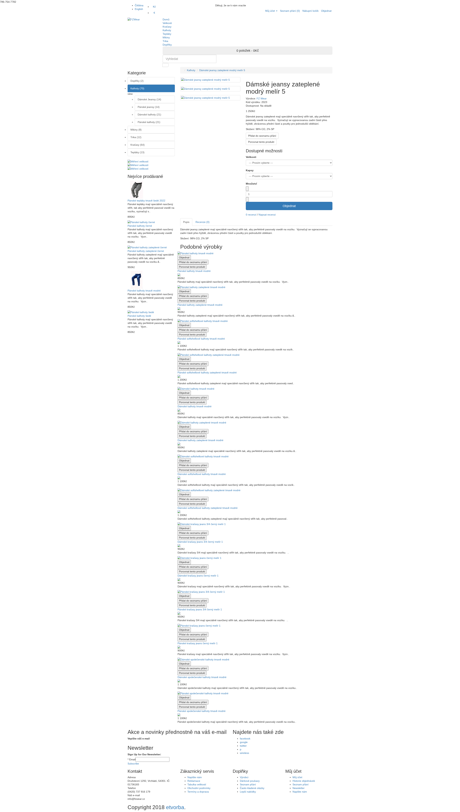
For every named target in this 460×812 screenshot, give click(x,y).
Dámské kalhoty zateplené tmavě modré (200, 440)
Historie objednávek (304, 780)
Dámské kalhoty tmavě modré (194, 406)
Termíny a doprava (198, 791)
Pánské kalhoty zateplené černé (146, 251)
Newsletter (299, 788)
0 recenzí (251, 214)
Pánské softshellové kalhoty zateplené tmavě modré (207, 372)
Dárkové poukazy (250, 780)
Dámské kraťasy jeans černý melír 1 (198, 575)
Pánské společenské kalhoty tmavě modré (202, 711)
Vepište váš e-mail (139, 738)
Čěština (139, 5)
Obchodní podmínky (198, 788)
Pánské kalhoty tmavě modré (144, 290)
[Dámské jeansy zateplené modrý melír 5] (210, 88)
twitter (243, 745)
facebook (245, 738)
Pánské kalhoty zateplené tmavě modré (200, 304)
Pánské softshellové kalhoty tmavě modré (201, 338)
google (244, 742)
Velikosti (251, 157)
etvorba (175, 807)
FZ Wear (262, 98)
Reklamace (193, 780)
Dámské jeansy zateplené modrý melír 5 (222, 70)
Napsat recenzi (267, 214)
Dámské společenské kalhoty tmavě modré (202, 677)
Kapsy (250, 170)
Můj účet (297, 777)
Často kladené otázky (252, 788)
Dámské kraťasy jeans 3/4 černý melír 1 (200, 541)
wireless (244, 753)
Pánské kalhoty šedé (139, 315)
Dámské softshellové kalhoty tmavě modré (202, 474)
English (139, 9)
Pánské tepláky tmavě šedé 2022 (146, 200)
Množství (251, 183)
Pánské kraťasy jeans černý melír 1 (198, 643)
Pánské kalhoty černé (140, 225)
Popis (186, 222)
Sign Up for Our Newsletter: (144, 754)
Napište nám (194, 777)
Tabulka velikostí (196, 784)
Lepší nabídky (248, 791)
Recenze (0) (203, 222)
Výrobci (244, 777)
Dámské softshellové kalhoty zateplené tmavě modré (208, 507)
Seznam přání (248, 784)
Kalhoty (191, 70)
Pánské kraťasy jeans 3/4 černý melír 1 (200, 609)
